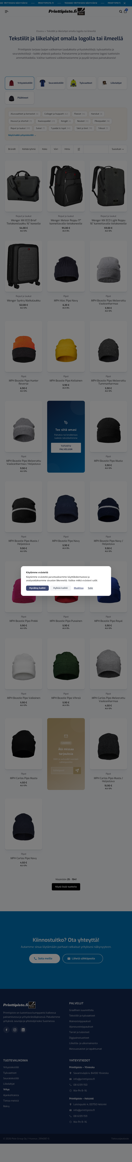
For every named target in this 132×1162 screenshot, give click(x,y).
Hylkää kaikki (60, 588)
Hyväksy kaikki (37, 588)
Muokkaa (79, 588)
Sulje (90, 588)
